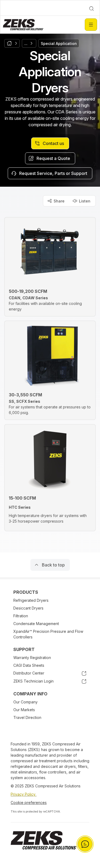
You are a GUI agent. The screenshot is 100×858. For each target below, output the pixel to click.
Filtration (20, 616)
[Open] (91, 24)
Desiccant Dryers (28, 608)
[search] (91, 8)
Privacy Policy (24, 794)
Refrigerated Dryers (31, 600)
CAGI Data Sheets (28, 665)
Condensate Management (36, 623)
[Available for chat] (85, 844)
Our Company (25, 702)
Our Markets (24, 709)
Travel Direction (27, 717)
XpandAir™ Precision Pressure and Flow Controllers (48, 634)
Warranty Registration (32, 657)
